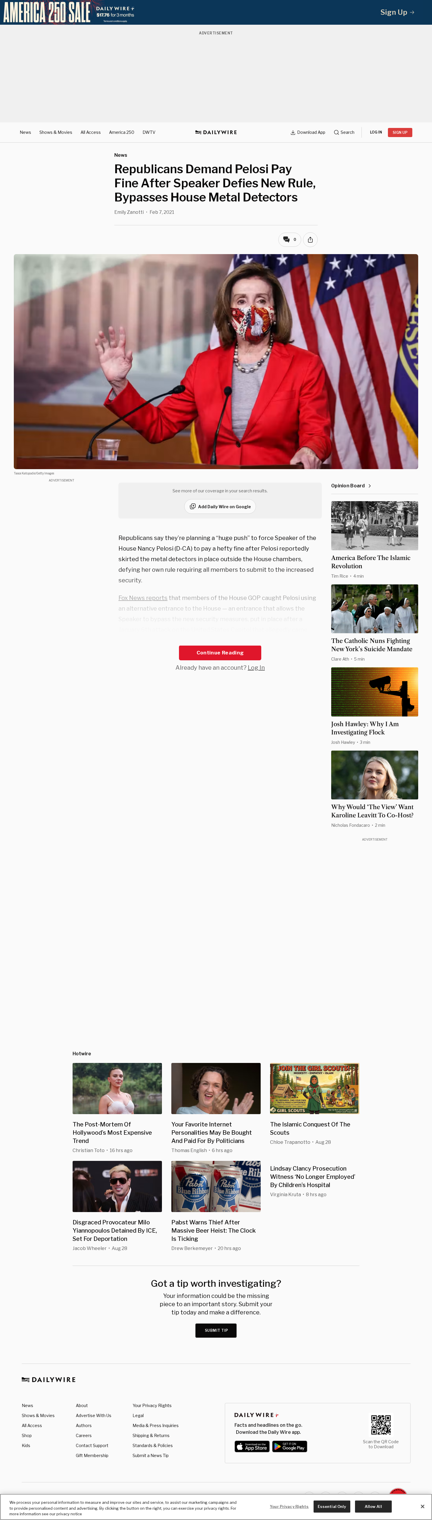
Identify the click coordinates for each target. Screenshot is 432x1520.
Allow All (373, 1506)
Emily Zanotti (129, 212)
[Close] (422, 1506)
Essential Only (332, 1506)
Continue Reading (220, 653)
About (82, 1405)
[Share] (310, 239)
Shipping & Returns (151, 1435)
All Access (91, 132)
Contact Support (92, 1445)
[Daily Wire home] (216, 132)
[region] (216, 1507)
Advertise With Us (93, 1415)
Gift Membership (92, 1455)
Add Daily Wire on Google (224, 506)
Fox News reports (143, 597)
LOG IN (376, 132)
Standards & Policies (153, 1445)
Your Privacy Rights (152, 1405)
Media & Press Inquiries (156, 1425)
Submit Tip (216, 1330)
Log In (256, 667)
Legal (138, 1415)
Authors (84, 1425)
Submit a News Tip (151, 1455)
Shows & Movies (55, 132)
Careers (84, 1435)
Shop (27, 1435)
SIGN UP (400, 132)
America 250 (121, 132)
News (25, 132)
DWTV (149, 132)
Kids (26, 1445)
